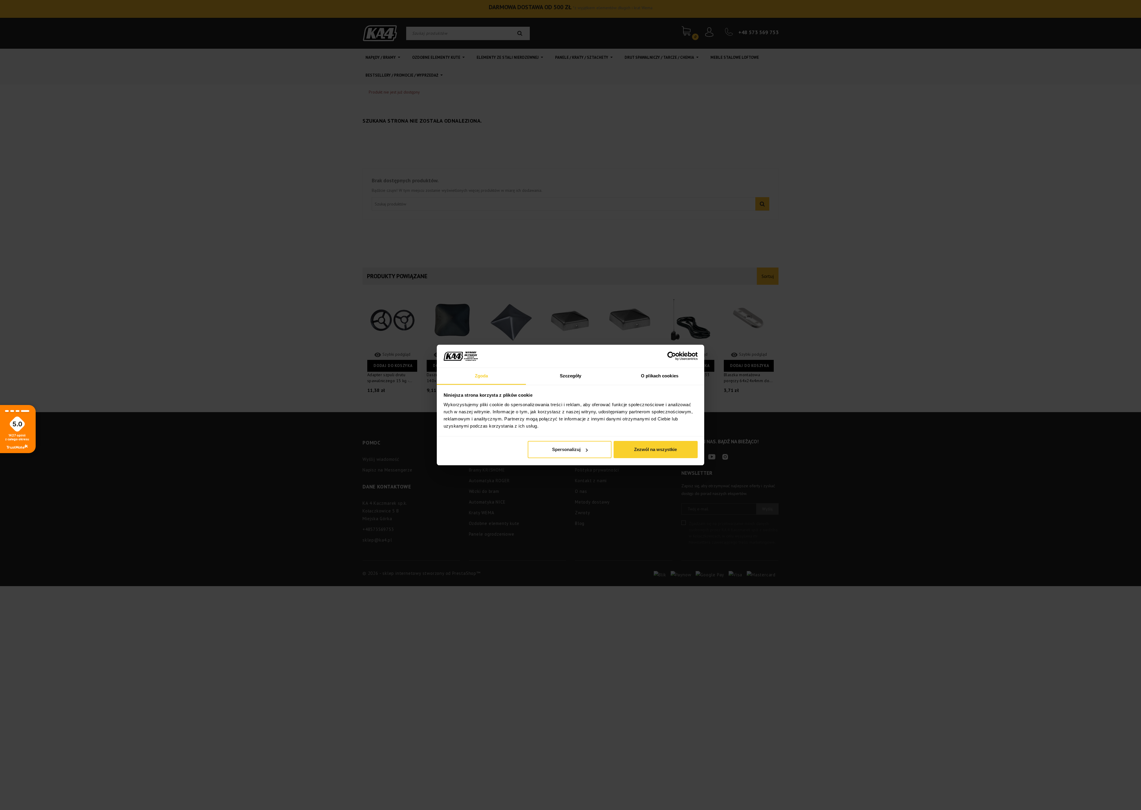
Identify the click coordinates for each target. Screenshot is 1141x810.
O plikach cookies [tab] (659, 375)
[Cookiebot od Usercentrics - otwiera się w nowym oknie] (672, 356)
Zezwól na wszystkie (655, 449)
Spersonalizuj (566, 449)
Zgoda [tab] (481, 375)
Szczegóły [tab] (570, 375)
